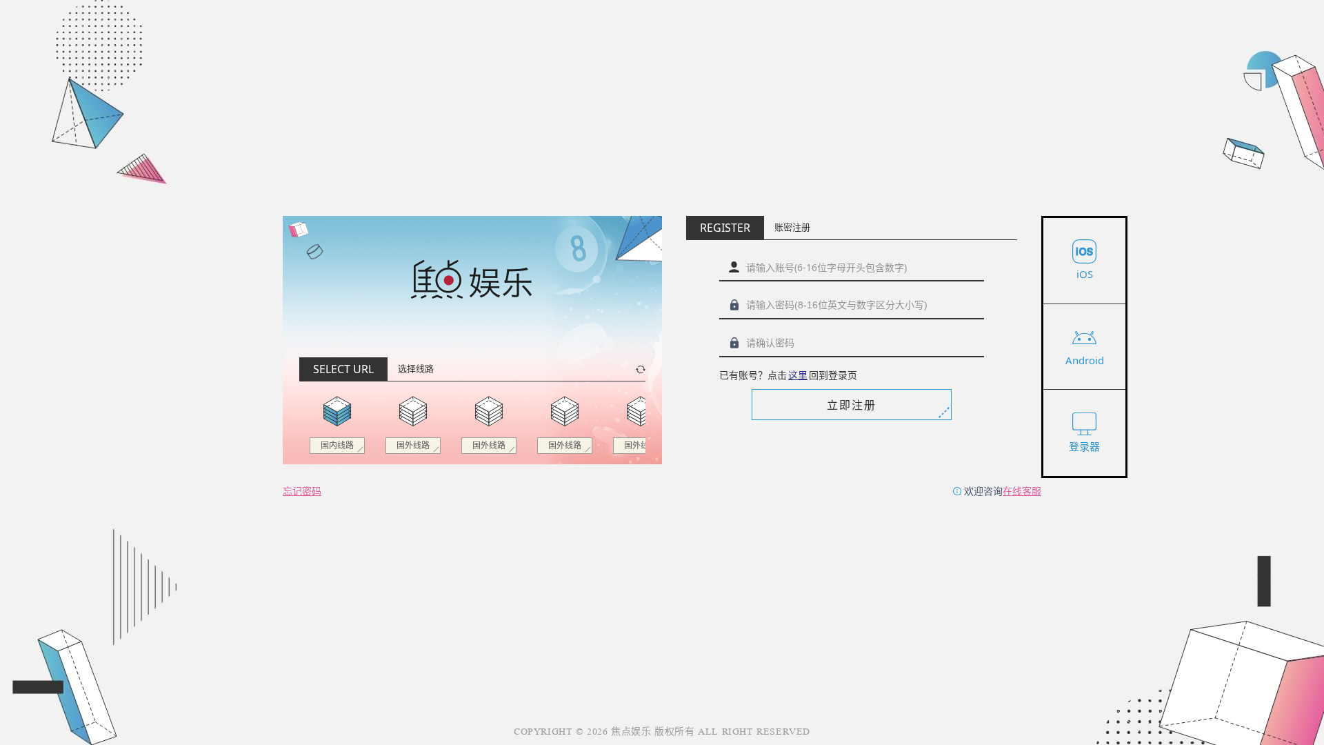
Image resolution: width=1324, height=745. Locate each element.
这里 (798, 374)
